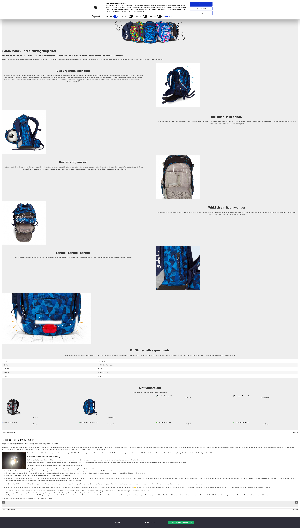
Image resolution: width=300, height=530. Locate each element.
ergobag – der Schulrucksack (18, 439)
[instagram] (148, 522)
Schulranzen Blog (11, 509)
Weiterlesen (295, 432)
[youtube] (154, 522)
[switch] (131, 16)
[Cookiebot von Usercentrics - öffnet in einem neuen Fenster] (96, 16)
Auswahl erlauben (201, 8)
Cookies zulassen (201, 4)
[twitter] (150, 522)
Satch (13, 432)
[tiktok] (152, 522)
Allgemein (9, 432)
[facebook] (145, 522)
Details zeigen (168, 16)
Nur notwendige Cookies (201, 13)
